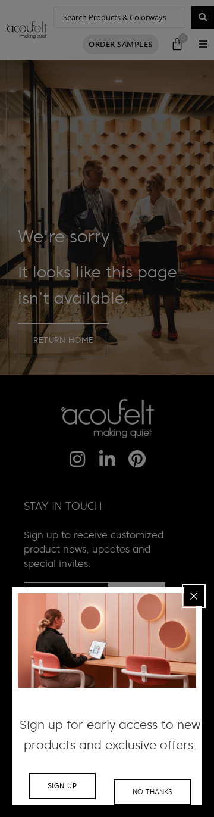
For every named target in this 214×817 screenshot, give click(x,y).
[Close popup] (193, 596)
